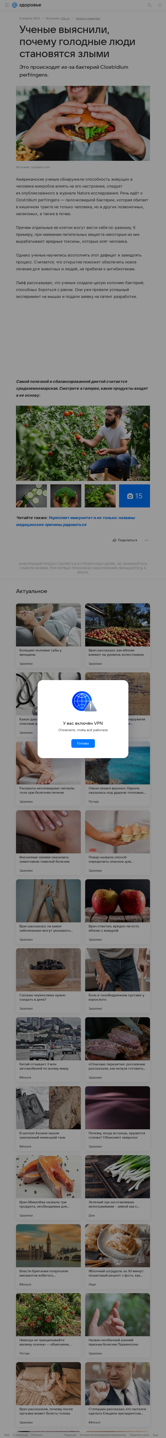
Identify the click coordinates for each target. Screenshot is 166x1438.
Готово (83, 743)
